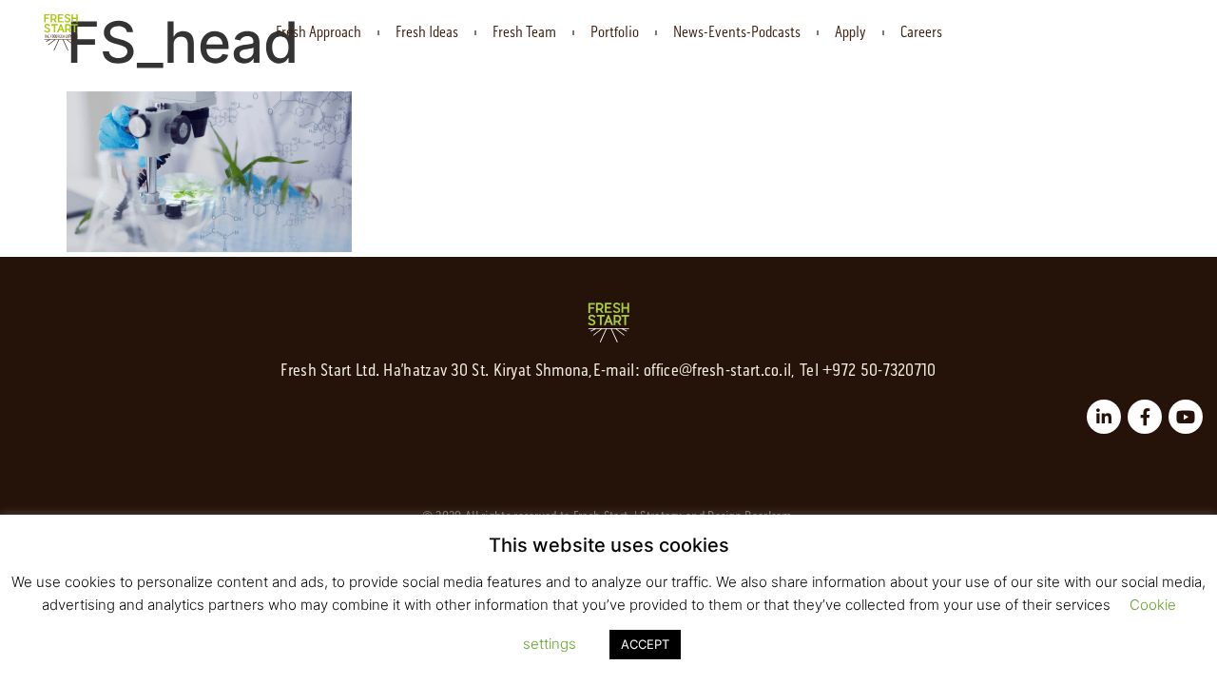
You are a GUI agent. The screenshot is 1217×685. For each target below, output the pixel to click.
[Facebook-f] (1145, 417)
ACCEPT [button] (645, 644)
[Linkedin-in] (1104, 417)
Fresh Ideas (427, 32)
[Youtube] (1186, 417)
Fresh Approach (318, 32)
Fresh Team (524, 32)
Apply (850, 32)
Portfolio (614, 32)
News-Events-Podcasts (737, 32)
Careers (921, 32)
